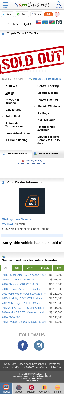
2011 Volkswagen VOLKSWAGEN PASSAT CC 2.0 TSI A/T (32, 295)
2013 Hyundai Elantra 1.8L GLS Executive (26, 322)
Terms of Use (32, 380)
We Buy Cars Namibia (17, 219)
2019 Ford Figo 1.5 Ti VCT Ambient (22, 298)
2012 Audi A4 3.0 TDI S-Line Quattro (23, 307)
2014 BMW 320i (11, 317)
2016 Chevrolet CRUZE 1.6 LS (20, 284)
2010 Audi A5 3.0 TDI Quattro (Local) (23, 312)
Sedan (9, 92)
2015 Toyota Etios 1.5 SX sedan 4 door (24, 275)
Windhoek (8, 224)
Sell (48, 14)
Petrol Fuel (12, 116)
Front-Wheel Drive (17, 133)
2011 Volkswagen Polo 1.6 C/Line (21, 303)
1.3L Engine (13, 109)
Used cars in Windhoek (32, 363)
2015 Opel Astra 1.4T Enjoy (18, 279)
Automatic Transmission (14, 125)
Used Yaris (16, 367)
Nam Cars (10, 363)
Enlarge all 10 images (47, 78)
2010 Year (11, 86)
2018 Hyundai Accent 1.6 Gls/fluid (21, 289)
